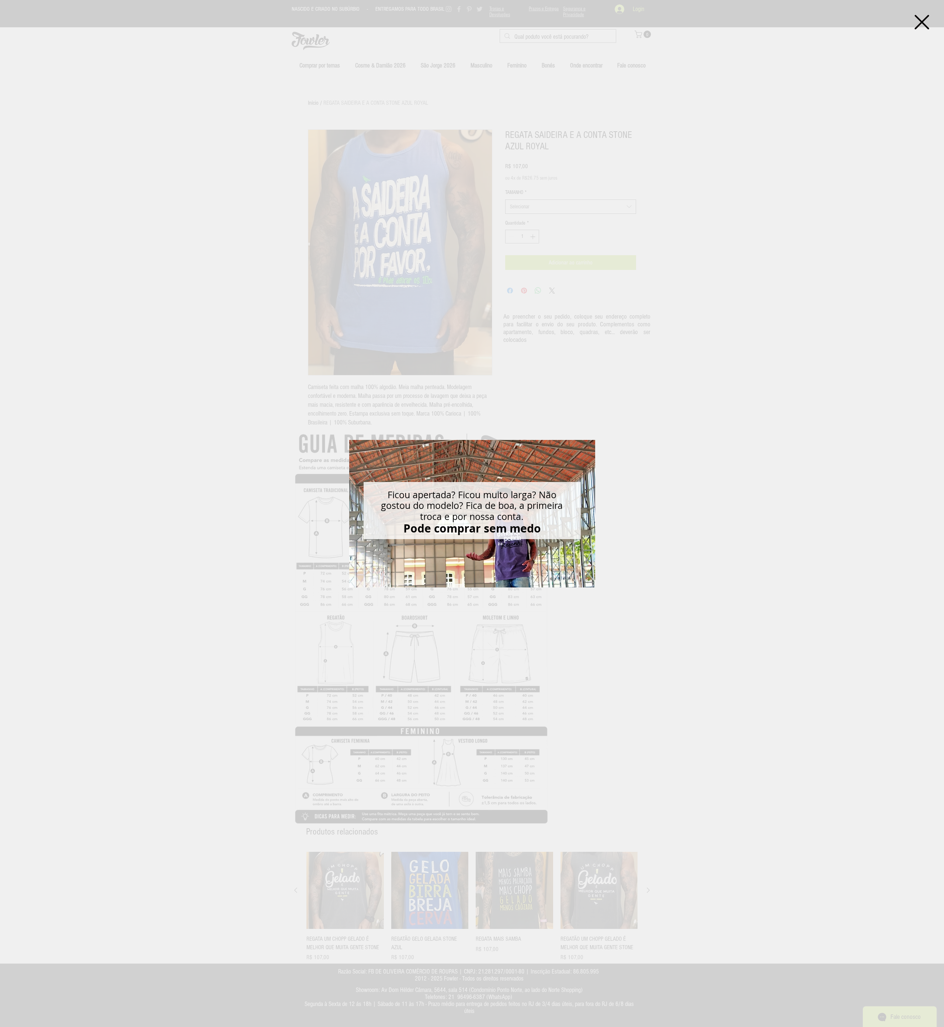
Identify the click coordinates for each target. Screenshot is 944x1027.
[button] (921, 22)
